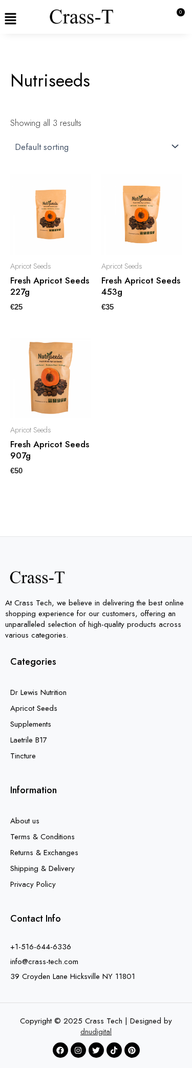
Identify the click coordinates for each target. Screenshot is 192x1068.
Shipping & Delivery (42, 868)
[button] (10, 19)
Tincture (23, 755)
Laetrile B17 (28, 740)
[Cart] (175, 19)
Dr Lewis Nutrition (38, 692)
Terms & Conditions (42, 836)
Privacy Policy (33, 884)
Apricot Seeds (33, 708)
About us (24, 820)
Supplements (30, 724)
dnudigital (96, 1031)
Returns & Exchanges (44, 852)
